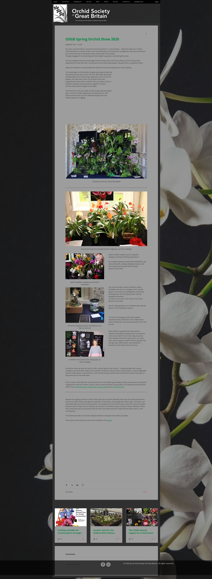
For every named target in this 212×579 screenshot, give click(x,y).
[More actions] (146, 33)
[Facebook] (103, 564)
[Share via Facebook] (66, 485)
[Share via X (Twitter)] (72, 485)
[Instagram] (108, 564)
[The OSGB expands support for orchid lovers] (142, 517)
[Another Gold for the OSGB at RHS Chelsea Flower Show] (106, 517)
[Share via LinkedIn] (77, 485)
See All (155, 504)
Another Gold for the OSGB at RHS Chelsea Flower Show (103, 531)
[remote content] (132, 97)
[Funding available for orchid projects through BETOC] (71, 517)
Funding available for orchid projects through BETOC (69, 531)
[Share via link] (83, 485)
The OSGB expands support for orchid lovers (141, 531)
